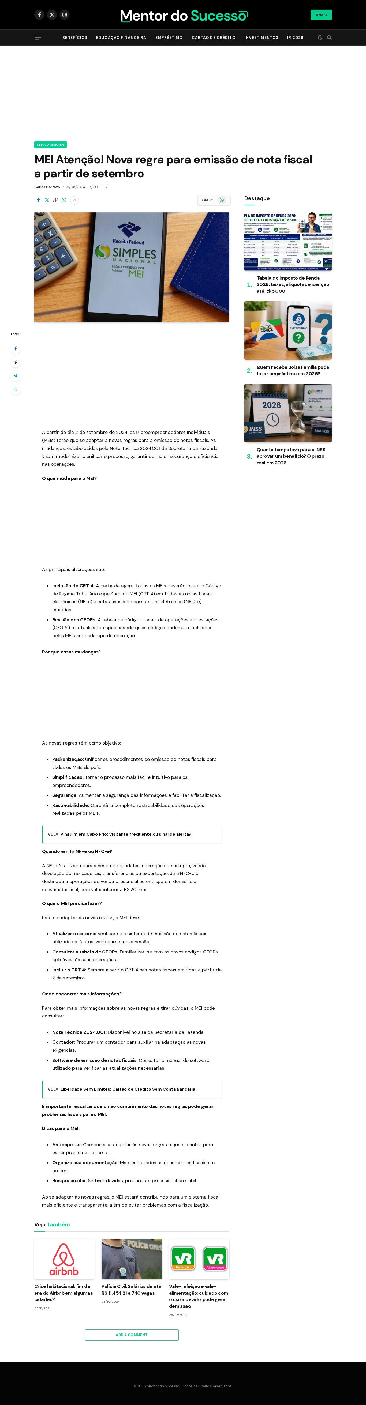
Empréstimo (168, 37)
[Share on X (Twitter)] (47, 200)
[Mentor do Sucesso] (183, 14)
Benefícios (74, 37)
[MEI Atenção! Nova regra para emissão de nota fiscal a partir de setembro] (131, 267)
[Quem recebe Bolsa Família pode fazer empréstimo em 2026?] (288, 330)
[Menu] (38, 37)
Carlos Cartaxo (47, 187)
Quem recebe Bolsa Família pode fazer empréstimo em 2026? (293, 370)
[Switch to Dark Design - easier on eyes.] (320, 37)
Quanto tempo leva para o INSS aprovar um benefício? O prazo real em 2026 (291, 456)
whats (321, 15)
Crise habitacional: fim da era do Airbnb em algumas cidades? (63, 1293)
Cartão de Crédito (214, 37)
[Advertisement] (183, 92)
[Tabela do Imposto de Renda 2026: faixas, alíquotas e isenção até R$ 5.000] (288, 241)
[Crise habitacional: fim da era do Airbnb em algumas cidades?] (64, 1259)
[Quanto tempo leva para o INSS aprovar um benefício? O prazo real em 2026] (288, 413)
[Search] (329, 38)
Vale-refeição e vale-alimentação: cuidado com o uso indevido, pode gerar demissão (198, 1296)
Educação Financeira (121, 37)
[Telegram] (15, 375)
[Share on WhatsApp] (64, 200)
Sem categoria (50, 144)
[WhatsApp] (15, 389)
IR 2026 (295, 37)
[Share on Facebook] (38, 200)
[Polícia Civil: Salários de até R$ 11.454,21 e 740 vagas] (132, 1259)
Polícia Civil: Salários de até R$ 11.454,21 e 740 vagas (131, 1289)
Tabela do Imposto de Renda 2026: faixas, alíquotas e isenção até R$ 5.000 (293, 284)
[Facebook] (15, 348)
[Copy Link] (55, 200)
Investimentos (261, 37)
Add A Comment (132, 1335)
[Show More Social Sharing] (74, 200)
